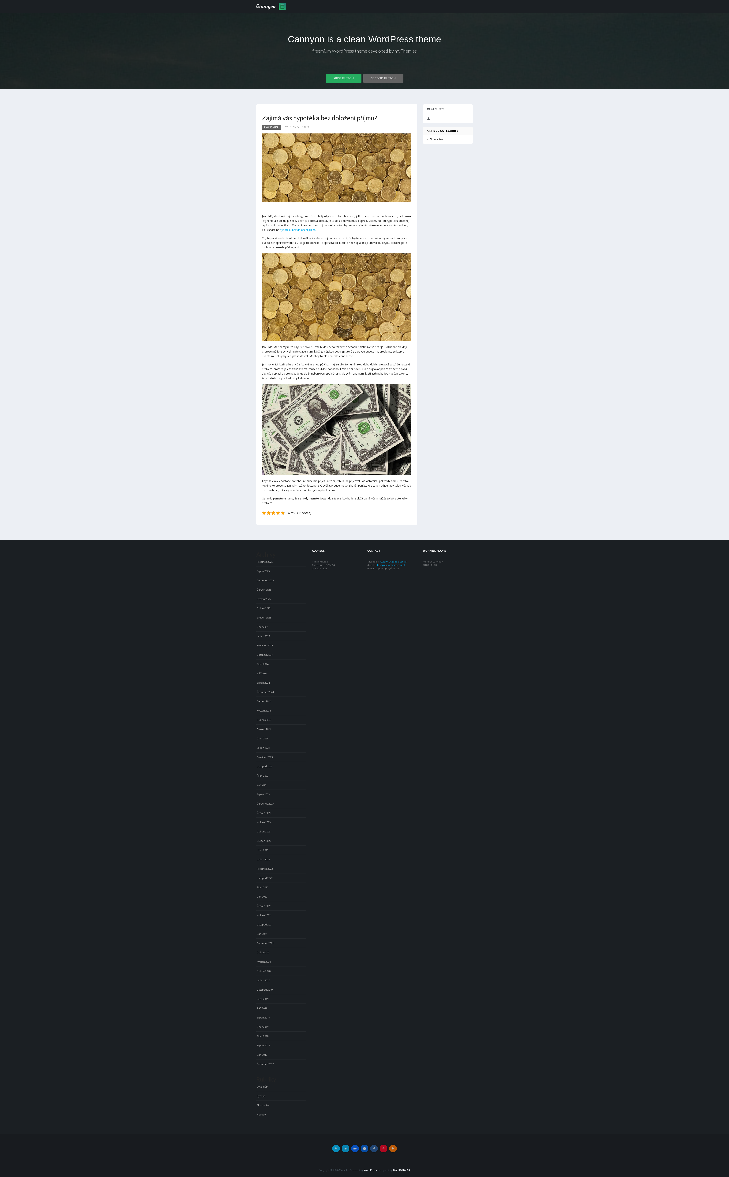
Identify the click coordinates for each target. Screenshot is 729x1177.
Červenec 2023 (265, 803)
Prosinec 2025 (265, 561)
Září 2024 (262, 673)
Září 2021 (262, 934)
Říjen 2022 (262, 887)
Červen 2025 (264, 589)
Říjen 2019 (262, 999)
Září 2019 (262, 1008)
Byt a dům (262, 1086)
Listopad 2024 (265, 654)
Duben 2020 (264, 971)
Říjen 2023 (262, 775)
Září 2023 (262, 785)
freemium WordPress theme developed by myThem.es (364, 51)
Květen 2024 (264, 710)
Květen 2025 (264, 599)
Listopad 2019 (265, 989)
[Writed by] (429, 118)
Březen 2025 (264, 617)
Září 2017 (262, 1054)
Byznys (261, 1096)
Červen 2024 (264, 701)
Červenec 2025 (265, 580)
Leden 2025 (263, 636)
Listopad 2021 (265, 924)
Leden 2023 (263, 859)
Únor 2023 (262, 850)
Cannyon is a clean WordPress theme (364, 39)
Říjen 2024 (262, 664)
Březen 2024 (264, 729)
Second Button (383, 78)
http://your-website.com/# (390, 565)
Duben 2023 (264, 831)
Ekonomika (271, 127)
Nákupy (261, 1114)
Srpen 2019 (263, 1017)
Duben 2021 (264, 952)
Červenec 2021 (265, 943)
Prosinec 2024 (265, 645)
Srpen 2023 (263, 794)
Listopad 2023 (265, 766)
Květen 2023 (264, 822)
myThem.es (401, 1170)
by (286, 127)
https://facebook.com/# (393, 561)
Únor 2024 (262, 738)
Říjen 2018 (262, 1036)
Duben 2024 (264, 720)
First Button (343, 78)
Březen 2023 (264, 841)
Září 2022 (262, 896)
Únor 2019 (262, 1027)
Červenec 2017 (265, 1064)
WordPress (370, 1170)
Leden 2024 (263, 747)
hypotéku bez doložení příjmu (298, 230)
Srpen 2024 (263, 682)
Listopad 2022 (265, 878)
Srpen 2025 (263, 571)
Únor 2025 (262, 627)
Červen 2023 (264, 813)
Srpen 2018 (263, 1045)
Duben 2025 (264, 608)
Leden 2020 (263, 980)
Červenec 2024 (265, 692)
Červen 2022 (264, 906)
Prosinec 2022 (265, 868)
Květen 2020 (264, 961)
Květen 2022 (264, 915)
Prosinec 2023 (265, 757)
